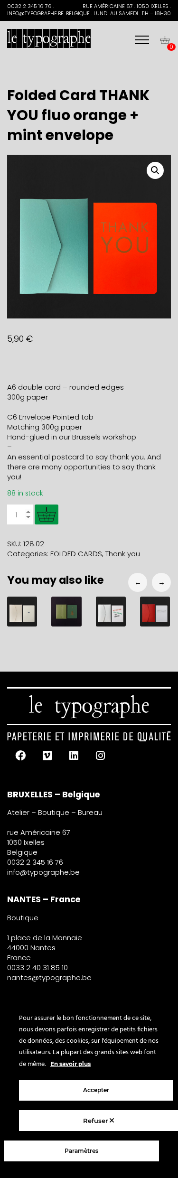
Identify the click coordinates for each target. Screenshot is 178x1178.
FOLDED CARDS (76, 554)
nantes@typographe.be (49, 977)
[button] (155, 170)
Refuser (96, 1120)
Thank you (122, 554)
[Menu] (142, 40)
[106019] (46, 514)
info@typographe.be (43, 872)
